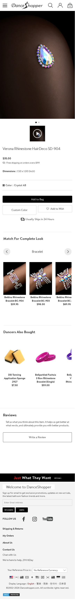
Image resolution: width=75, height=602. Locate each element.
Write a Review (37, 437)
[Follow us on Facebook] (23, 519)
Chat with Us (9, 555)
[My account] (60, 5)
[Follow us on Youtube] (47, 519)
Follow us (9, 519)
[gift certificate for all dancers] (37, 477)
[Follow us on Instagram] (34, 519)
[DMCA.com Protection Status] (11, 594)
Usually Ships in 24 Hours (40, 219)
